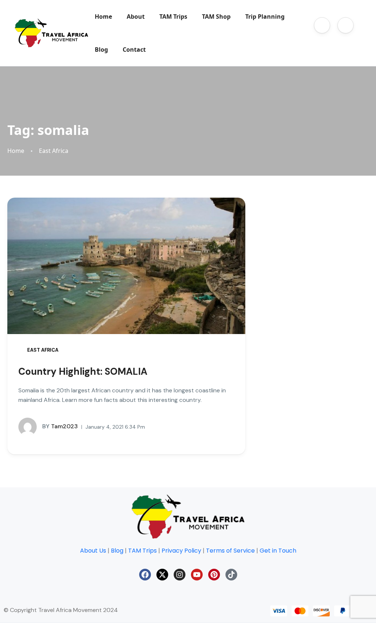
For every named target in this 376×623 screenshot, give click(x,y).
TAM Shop (216, 16)
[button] (322, 25)
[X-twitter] (162, 574)
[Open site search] (329, 41)
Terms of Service (230, 550)
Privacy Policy (181, 550)
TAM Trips (173, 16)
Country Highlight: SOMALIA (82, 371)
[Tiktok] (231, 574)
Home (103, 16)
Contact (134, 49)
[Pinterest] (214, 574)
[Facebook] (145, 574)
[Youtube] (197, 574)
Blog (101, 49)
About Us (93, 550)
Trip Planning (265, 16)
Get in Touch (278, 550)
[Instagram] (179, 574)
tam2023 (60, 426)
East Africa (53, 151)
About (136, 16)
